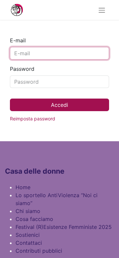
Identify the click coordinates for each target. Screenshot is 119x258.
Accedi (59, 105)
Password (22, 68)
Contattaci (29, 242)
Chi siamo (28, 211)
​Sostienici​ (28, 235)
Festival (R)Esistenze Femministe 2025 (64, 227)
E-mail (18, 40)
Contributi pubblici (39, 250)
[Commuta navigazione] (102, 10)
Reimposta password (32, 118)
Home (23, 187)
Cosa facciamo (34, 219)
